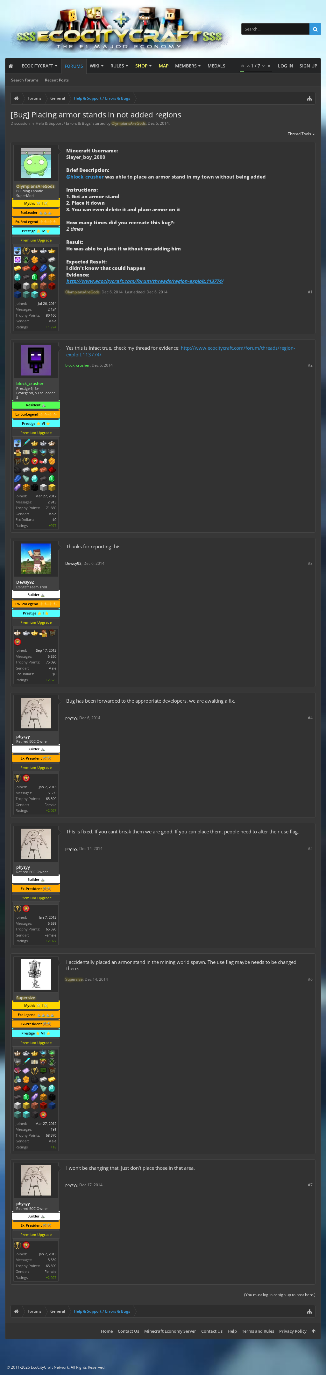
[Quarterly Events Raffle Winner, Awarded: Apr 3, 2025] (26, 1071)
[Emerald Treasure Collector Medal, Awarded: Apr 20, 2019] (35, 452)
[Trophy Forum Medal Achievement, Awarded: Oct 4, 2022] (43, 1115)
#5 (310, 848)
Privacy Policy (293, 1331)
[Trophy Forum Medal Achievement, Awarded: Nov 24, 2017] (35, 461)
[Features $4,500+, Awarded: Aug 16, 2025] (26, 1115)
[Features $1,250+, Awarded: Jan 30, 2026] (35, 488)
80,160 (51, 315)
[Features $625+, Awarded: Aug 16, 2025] (26, 1097)
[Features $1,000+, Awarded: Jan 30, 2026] (26, 488)
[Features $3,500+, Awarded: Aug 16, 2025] (52, 1106)
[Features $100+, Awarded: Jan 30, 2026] (35, 470)
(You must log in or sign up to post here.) (279, 1294)
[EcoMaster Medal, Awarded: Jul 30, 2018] (43, 443)
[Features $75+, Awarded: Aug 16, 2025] (43, 1080)
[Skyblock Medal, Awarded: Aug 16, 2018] (17, 251)
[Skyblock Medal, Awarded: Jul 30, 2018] (17, 443)
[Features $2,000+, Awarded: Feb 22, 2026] (35, 286)
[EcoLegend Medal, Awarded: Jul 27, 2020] (52, 251)
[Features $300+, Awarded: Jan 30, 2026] (26, 479)
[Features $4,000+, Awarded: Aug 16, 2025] (17, 1115)
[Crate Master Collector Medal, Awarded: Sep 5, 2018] (26, 443)
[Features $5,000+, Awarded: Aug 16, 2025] (35, 1115)
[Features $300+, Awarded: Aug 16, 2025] (43, 1088)
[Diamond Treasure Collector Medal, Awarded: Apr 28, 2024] (43, 1053)
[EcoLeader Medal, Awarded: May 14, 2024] (17, 1053)
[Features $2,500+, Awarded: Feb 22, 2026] (43, 286)
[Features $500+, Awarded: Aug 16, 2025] (17, 1097)
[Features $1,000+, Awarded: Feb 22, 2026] (52, 277)
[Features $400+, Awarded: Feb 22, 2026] (17, 277)
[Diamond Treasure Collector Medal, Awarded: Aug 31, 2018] (43, 452)
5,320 (52, 656)
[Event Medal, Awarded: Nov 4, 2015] (26, 461)
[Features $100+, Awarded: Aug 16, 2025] (52, 1080)
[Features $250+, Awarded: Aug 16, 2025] (35, 1088)
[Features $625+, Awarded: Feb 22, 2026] (35, 277)
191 (53, 1129)
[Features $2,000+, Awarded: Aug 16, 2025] (26, 1106)
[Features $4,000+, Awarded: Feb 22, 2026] (26, 295)
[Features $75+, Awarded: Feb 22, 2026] (52, 260)
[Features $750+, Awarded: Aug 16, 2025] (35, 1097)
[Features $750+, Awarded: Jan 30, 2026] (17, 488)
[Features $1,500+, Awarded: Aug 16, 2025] (17, 1106)
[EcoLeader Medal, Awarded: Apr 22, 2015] (35, 251)
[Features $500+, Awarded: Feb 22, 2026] (26, 277)
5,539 (52, 792)
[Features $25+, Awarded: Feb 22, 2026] (35, 260)
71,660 (51, 507)
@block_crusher (85, 176)
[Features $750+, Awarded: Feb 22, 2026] (43, 277)
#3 (310, 563)
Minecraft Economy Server (170, 1331)
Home (107, 1331)
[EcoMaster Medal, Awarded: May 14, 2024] (26, 1053)
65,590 (51, 798)
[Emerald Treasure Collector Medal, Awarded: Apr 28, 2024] (52, 1053)
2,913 (52, 502)
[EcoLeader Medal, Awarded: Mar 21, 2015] (52, 443)
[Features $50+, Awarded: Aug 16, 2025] (35, 1080)
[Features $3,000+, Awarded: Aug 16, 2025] (43, 1106)
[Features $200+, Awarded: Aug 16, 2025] (26, 1088)
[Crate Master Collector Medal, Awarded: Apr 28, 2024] (26, 1062)
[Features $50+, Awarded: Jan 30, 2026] (17, 470)
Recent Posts (57, 80)
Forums (74, 66)
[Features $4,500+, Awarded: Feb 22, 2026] (35, 295)
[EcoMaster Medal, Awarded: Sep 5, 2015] (26, 633)
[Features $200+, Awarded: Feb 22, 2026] (35, 268)
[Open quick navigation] (309, 98)
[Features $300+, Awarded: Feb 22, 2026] (52, 268)
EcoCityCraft (37, 66)
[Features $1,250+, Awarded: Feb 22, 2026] (17, 286)
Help (232, 1331)
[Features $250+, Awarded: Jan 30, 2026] (17, 479)
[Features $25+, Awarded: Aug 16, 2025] (26, 1080)
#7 (310, 1184)
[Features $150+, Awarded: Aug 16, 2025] (17, 1088)
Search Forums (25, 80)
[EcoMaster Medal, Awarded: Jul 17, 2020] (43, 251)
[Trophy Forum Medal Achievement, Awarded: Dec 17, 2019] (43, 295)
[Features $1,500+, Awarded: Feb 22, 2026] (26, 286)
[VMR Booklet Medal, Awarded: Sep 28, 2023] (17, 1071)
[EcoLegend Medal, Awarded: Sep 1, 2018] (35, 443)
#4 (310, 717)
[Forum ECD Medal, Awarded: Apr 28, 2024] (35, 1062)
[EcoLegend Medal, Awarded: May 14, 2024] (35, 1053)
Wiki (94, 66)
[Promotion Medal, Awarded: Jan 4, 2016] (17, 461)
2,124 (52, 309)
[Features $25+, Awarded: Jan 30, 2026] (52, 461)
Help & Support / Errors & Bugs (63, 123)
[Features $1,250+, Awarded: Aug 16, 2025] (52, 1097)
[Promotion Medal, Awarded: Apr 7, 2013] (52, 1071)
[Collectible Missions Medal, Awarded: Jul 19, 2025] (17, 260)
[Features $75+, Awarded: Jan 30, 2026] (26, 470)
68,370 (51, 1135)
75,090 (51, 662)
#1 (310, 292)
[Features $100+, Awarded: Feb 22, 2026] (17, 268)
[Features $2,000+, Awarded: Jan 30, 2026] (52, 488)
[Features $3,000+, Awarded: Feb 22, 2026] (52, 286)
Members (186, 66)
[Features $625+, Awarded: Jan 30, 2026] (52, 479)
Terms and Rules (258, 1331)
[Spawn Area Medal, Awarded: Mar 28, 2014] (17, 452)
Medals (216, 66)
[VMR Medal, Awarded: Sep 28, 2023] (52, 1062)
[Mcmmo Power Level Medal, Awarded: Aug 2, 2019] (43, 461)
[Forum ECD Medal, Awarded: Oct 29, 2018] (26, 452)
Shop (141, 66)
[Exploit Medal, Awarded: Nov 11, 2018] (43, 1071)
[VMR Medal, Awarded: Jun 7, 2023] (26, 260)
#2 (310, 365)
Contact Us (128, 1331)
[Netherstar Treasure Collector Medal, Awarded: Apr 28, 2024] (17, 1062)
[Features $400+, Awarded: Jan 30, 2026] (35, 479)
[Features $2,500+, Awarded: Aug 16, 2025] (35, 1106)
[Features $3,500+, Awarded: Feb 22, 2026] (17, 295)
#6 (310, 979)
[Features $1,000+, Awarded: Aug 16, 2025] (43, 1097)
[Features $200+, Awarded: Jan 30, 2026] (52, 470)
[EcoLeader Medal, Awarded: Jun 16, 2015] (17, 633)
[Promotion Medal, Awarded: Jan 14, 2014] (52, 633)
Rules (117, 66)
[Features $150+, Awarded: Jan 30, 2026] (43, 470)
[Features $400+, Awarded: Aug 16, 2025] (52, 1088)
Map (164, 66)
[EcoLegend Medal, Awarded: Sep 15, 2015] (35, 633)
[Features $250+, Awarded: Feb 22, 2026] (43, 268)
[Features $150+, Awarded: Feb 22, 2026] (26, 268)
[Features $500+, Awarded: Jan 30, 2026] (43, 479)
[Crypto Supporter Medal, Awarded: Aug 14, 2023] (17, 1080)
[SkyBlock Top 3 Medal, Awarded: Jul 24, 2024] (43, 1062)
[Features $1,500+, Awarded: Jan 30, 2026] (43, 488)
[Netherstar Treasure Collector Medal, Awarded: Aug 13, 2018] (52, 452)
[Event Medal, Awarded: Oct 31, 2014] (26, 251)
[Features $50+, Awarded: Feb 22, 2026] (43, 260)
